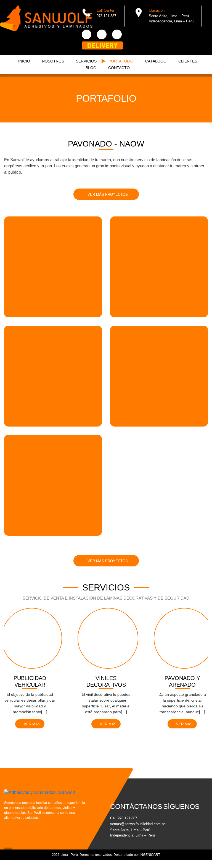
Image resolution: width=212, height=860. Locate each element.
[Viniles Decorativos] (108, 642)
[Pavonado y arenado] (184, 642)
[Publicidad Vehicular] (31, 642)
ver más (31, 724)
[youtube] (102, 34)
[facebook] (86, 34)
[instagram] (117, 34)
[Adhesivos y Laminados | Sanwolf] (46, 18)
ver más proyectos (107, 194)
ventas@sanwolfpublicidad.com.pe (132, 824)
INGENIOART (150, 855)
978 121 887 (127, 818)
